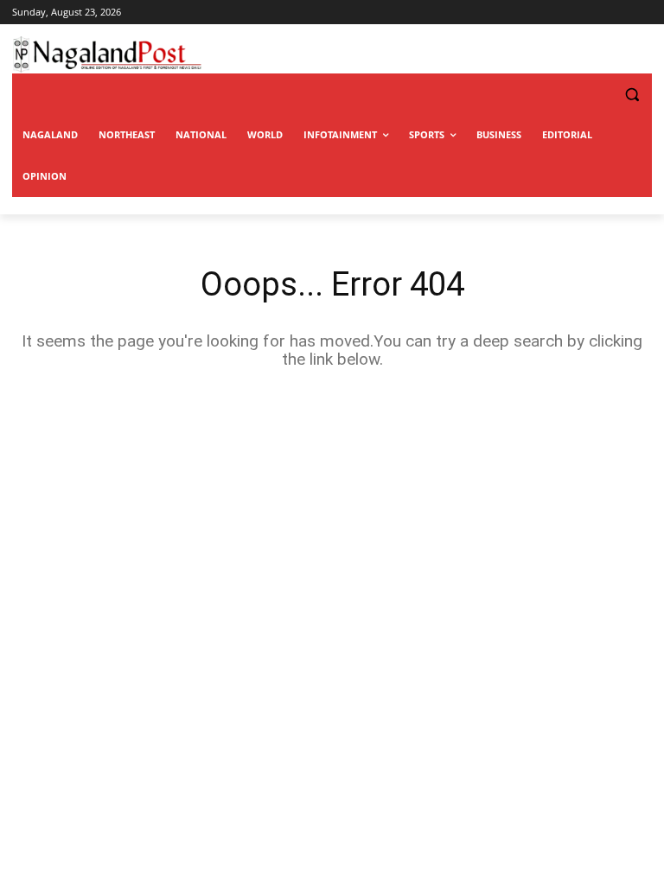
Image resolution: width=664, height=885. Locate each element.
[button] (596, 94)
